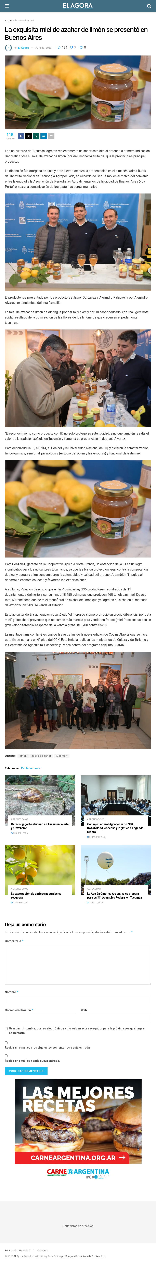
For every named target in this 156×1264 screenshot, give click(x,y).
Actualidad (94, 889)
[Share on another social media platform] (51, 136)
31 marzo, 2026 (97, 837)
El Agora (19, 1256)
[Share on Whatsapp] (36, 136)
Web (84, 1010)
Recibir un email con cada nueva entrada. (32, 1060)
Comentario (14, 941)
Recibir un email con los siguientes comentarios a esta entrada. (48, 1047)
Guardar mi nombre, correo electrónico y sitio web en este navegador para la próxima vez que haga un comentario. (77, 1031)
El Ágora (23, 47)
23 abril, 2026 (20, 833)
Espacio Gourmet (24, 20)
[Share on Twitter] (28, 136)
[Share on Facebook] (21, 136)
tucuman (61, 755)
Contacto (42, 1250)
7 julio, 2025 (96, 902)
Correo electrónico (19, 1010)
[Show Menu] (7, 6)
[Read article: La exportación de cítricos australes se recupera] (40, 870)
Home (8, 20)
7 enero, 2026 (20, 902)
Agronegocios (19, 819)
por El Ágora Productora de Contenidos (83, 1256)
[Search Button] (149, 6)
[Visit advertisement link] (78, 1132)
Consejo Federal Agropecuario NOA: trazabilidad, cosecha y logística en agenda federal (115, 828)
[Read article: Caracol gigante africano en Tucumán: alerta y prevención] (40, 800)
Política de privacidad (17, 1250)
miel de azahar (41, 755)
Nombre (11, 992)
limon (23, 755)
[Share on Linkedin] (43, 136)
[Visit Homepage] (78, 6)
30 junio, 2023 (43, 47)
